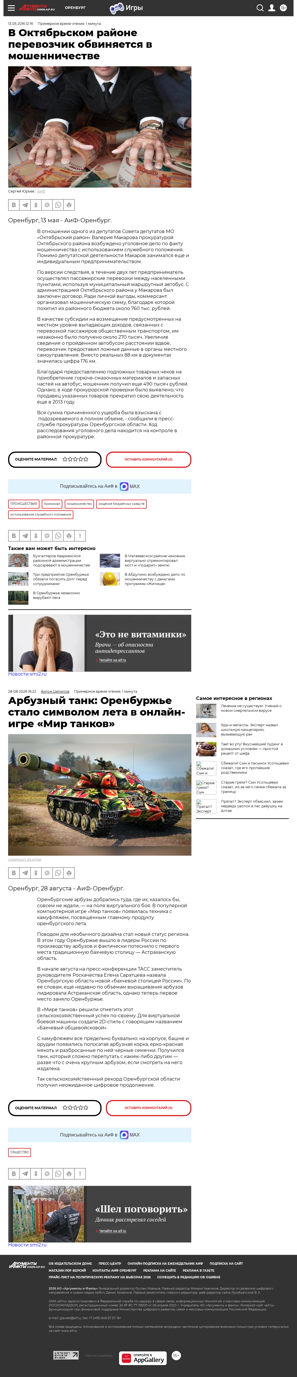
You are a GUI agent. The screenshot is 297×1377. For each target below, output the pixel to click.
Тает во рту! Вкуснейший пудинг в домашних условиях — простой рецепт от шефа (252, 749)
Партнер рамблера (99, 1355)
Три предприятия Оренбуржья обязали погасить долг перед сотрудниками (61, 579)
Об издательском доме (70, 1264)
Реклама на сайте (159, 1271)
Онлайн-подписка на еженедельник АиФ (165, 1264)
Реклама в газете (198, 1271)
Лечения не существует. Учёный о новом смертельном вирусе (251, 708)
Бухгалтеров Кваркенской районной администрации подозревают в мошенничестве (61, 560)
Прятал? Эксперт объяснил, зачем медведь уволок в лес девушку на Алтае (252, 806)
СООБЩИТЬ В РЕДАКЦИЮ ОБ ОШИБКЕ (188, 1277)
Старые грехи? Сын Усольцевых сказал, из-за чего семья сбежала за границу (253, 787)
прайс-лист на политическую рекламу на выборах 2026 (100, 1277)
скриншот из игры (24, 859)
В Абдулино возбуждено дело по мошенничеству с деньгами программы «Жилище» (155, 579)
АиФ (41, 191)
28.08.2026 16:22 (22, 691)
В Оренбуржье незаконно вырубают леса (56, 595)
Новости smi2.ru (27, 674)
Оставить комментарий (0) (149, 459)
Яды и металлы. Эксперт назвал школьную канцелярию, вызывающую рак (249, 729)
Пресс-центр (110, 1264)
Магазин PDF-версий (67, 1271)
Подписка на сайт (226, 1264)
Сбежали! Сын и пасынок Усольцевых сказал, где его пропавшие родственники (255, 768)
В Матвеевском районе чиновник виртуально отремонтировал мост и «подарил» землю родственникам (155, 563)
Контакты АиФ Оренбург (115, 1271)
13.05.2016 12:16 (20, 23)
